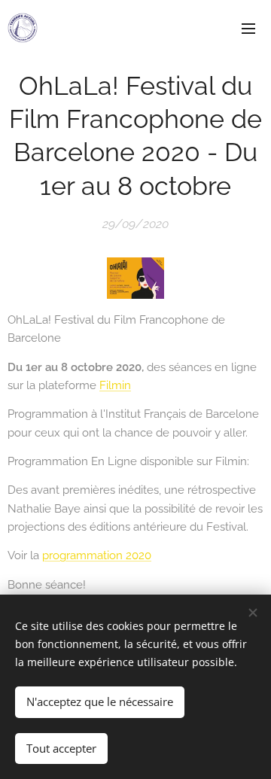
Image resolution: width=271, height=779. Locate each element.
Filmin (115, 385)
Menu (248, 28)
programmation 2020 (96, 555)
